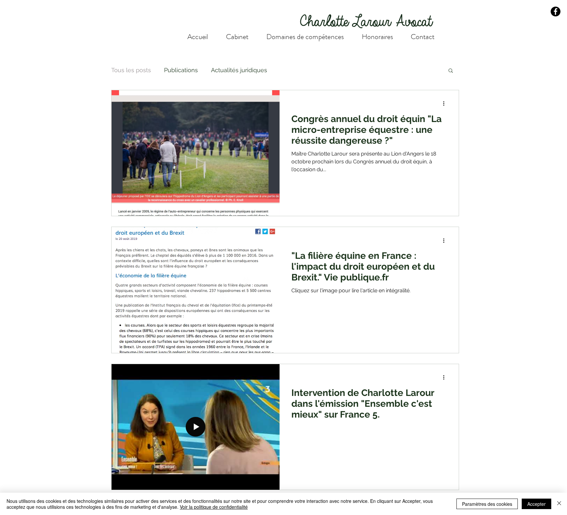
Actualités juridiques (239, 70)
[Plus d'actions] (446, 104)
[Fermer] (559, 504)
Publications (181, 70)
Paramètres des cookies (487, 504)
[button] (451, 71)
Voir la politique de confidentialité (214, 507)
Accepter (536, 504)
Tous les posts (131, 70)
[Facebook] (555, 11)
